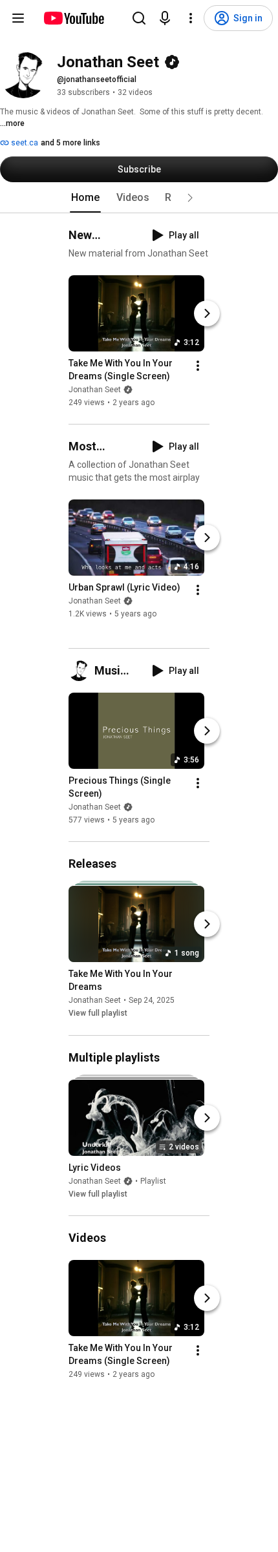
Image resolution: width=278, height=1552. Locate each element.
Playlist (153, 1181)
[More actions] (198, 366)
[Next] (207, 313)
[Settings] (190, 18)
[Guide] (18, 18)
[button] (190, 197)
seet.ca (23, 142)
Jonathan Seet (95, 389)
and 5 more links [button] (70, 142)
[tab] (85, 197)
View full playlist (98, 1013)
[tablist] (139, 197)
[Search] (139, 18)
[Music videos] (81, 670)
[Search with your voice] (165, 18)
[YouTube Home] (73, 18)
